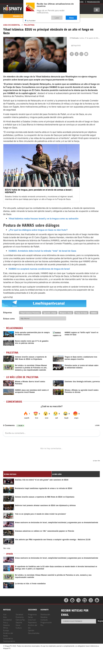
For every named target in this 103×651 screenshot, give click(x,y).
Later (57, 17)
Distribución (45, 614)
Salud (18, 624)
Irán (4, 614)
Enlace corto (9, 318)
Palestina (29, 25)
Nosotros (44, 616)
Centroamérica (9, 640)
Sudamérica (8, 638)
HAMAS (94, 312)
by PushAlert (31, 20)
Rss (42, 624)
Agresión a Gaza (49, 312)
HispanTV (12, 9)
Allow (71, 17)
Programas (32, 614)
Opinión (31, 630)
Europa (6, 630)
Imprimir (77, 45)
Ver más (6, 548)
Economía (20, 616)
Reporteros (32, 622)
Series (30, 616)
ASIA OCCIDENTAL (11, 25)
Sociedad (19, 614)
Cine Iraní (32, 619)
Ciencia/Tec (20, 619)
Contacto (44, 619)
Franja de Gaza (81, 312)
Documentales (33, 632)
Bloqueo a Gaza (66, 312)
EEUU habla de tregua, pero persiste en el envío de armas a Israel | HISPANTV (38, 190)
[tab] (27, 474)
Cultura (19, 627)
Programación (93, 1)
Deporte (19, 622)
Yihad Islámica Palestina (30, 312)
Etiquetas (7, 312)
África (5, 627)
